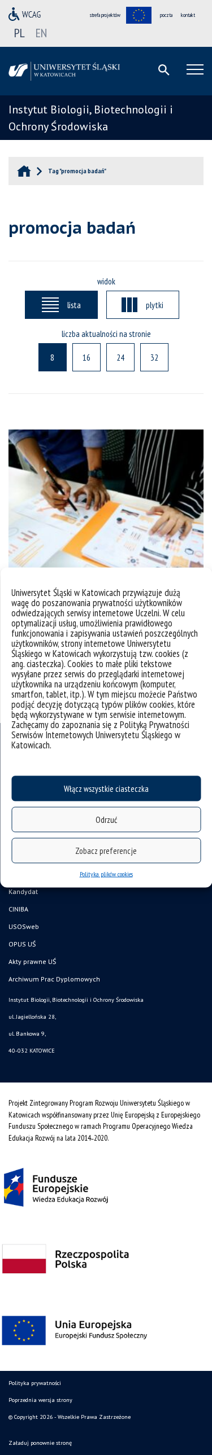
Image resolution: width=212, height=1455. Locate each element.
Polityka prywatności (34, 1383)
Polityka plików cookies (106, 874)
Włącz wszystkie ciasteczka (106, 788)
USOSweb (23, 926)
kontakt (188, 15)
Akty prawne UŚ (32, 961)
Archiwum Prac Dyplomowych (54, 979)
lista (74, 304)
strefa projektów (105, 15)
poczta (166, 15)
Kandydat (23, 891)
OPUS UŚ (22, 944)
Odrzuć (106, 819)
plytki (154, 304)
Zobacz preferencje (106, 850)
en (41, 33)
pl (19, 33)
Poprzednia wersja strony (40, 1400)
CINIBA (18, 909)
